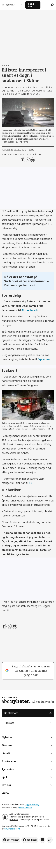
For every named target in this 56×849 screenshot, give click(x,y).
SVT (31, 483)
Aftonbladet (29, 310)
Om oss (6, 785)
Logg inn (31, 4)
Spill (4, 777)
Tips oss (9, 723)
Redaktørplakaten (22, 816)
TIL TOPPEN (8, 697)
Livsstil (6, 753)
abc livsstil (32, 839)
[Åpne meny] (44, 5)
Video (5, 793)
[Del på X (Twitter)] (28, 160)
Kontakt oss (11, 713)
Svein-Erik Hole (25, 807)
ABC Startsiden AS (12, 828)
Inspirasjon (9, 761)
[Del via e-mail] (32, 160)
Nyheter (7, 737)
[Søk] (52, 5)
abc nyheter (13, 839)
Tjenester (8, 769)
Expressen (43, 359)
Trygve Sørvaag (32, 804)
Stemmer (8, 745)
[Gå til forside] (12, 5)
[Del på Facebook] (23, 160)
